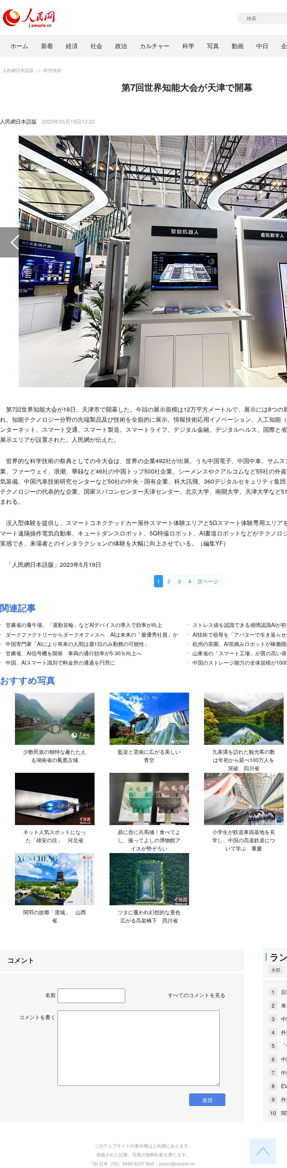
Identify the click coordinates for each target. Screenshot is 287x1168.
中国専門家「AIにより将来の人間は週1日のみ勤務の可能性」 (77, 643)
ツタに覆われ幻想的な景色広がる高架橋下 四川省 (149, 916)
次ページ (207, 581)
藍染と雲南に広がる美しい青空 (149, 755)
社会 (96, 45)
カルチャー (155, 45)
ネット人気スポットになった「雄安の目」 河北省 (54, 836)
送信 (207, 1099)
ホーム (19, 45)
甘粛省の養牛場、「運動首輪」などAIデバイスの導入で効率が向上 (84, 624)
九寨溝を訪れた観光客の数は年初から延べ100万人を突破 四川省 (243, 759)
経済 (72, 45)
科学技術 (52, 70)
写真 (213, 45)
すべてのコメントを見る (196, 995)
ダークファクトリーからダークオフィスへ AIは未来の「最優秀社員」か (92, 634)
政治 (121, 45)
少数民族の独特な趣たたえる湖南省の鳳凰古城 (54, 755)
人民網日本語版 (18, 70)
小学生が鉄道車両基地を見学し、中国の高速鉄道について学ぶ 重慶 (243, 840)
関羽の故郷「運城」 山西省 (54, 916)
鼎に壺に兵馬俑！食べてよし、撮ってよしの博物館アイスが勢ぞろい (149, 840)
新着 (47, 45)
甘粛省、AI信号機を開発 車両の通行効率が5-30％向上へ (74, 653)
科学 (188, 45)
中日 (262, 45)
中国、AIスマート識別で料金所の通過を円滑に (60, 662)
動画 (238, 45)
